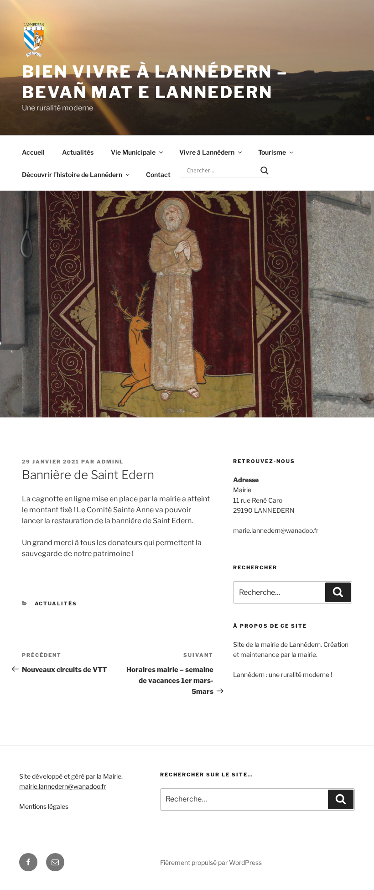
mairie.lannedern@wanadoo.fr (62, 786)
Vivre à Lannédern (206, 152)
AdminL (110, 461)
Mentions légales (43, 806)
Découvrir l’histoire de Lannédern (72, 174)
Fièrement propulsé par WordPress (211, 862)
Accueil (33, 152)
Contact (158, 174)
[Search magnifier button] (264, 170)
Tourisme (272, 152)
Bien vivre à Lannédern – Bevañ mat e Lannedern (155, 82)
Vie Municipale (133, 152)
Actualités (78, 152)
